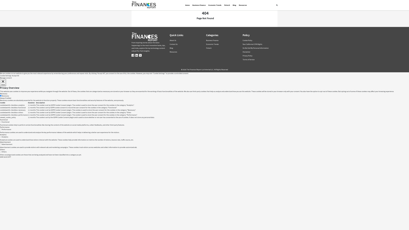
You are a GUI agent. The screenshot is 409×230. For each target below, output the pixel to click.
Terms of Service (249, 59)
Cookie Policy (247, 40)
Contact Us (174, 44)
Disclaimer (246, 52)
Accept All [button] (15, 76)
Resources (243, 5)
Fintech (227, 5)
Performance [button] (4, 127)
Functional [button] (4, 120)
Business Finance (199, 5)
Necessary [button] (3, 94)
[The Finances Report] (133, 55)
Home (187, 5)
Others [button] (2, 149)
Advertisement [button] (5, 142)
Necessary (5, 96)
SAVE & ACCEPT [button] (5, 157)
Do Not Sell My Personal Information (256, 48)
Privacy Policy (247, 56)
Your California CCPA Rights (252, 44)
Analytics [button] (3, 135)
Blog (234, 5)
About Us (173, 40)
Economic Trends (214, 5)
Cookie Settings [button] (5, 76)
